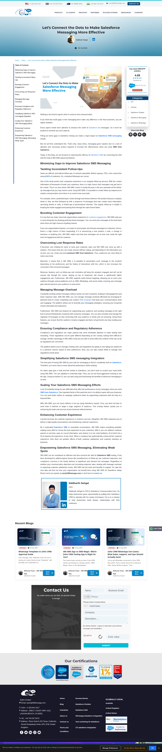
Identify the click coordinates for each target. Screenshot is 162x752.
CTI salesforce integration (85, 728)
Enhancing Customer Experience (22, 129)
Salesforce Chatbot (137, 112)
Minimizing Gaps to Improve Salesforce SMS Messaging (25, 71)
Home (17, 60)
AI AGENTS (70, 13)
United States (111, 713)
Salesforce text (95, 128)
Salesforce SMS (96, 155)
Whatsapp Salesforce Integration (88, 716)
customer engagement (97, 217)
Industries (64, 710)
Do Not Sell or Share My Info (134, 748)
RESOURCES (126, 13)
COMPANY (138, 13)
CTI (132, 102)
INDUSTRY (83, 13)
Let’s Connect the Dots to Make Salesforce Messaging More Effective (52, 60)
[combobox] (87, 596)
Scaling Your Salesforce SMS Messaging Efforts (23, 122)
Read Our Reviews (137, 90)
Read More (47, 573)
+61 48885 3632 (76, 4)
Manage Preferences (110, 748)
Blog (23, 60)
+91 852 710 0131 (97, 4)
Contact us (64, 722)
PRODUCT (59, 13)
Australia (109, 703)
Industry (133, 107)
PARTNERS (95, 13)
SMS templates (85, 300)
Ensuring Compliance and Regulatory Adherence (24, 107)
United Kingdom (112, 708)
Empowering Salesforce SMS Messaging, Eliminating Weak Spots (25, 138)
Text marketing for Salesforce (87, 722)
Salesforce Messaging (138, 117)
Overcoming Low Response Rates (25, 93)
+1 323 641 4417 (35, 4)
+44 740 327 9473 (56, 4)
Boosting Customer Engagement (22, 86)
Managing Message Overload (22, 100)
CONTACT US (134, 4)
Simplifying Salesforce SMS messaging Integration (25, 115)
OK (152, 748)
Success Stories (81, 698)
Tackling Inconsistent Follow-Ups (25, 78)
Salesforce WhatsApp (138, 123)
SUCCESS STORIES (110, 13)
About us (63, 716)
